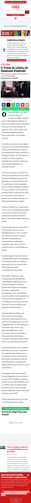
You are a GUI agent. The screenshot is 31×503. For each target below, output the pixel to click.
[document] (15, 251)
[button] (28, 475)
